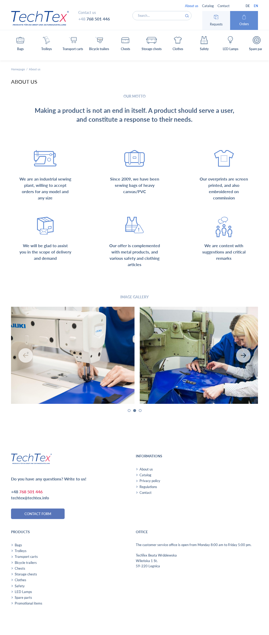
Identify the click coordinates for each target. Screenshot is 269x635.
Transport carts (26, 556)
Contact (224, 5)
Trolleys (21, 550)
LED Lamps (23, 591)
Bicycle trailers (26, 562)
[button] (20, 45)
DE (248, 6)
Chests (20, 568)
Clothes (20, 580)
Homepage (18, 69)
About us (191, 5)
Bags (18, 545)
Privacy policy (149, 480)
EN (256, 6)
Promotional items (28, 603)
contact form (37, 513)
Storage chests (26, 574)
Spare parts (23, 597)
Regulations (148, 486)
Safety (20, 586)
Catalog (208, 5)
